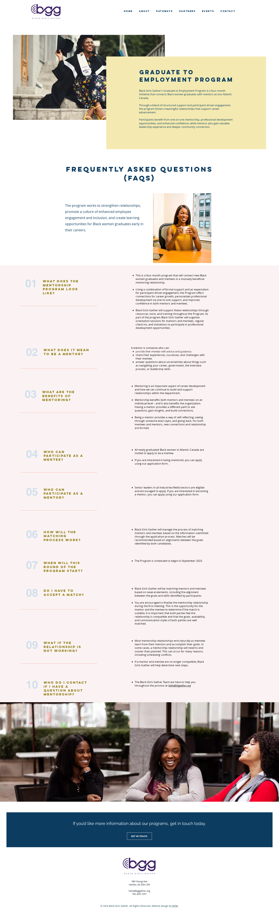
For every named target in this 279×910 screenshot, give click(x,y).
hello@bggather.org (179, 685)
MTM (175, 905)
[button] (164, 11)
